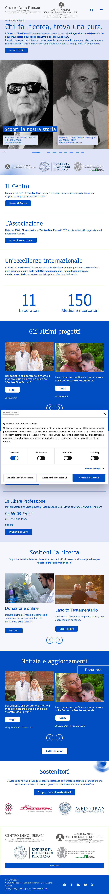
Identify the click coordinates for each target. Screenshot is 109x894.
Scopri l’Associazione (20, 240)
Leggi (12, 389)
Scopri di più (16, 50)
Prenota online (18, 531)
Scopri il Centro (18, 203)
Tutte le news (54, 751)
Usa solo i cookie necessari (20, 477)
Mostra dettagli (92, 468)
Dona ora (13, 630)
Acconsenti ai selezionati (54, 477)
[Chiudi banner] (105, 414)
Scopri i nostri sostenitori (54, 792)
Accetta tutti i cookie (89, 477)
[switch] (41, 458)
